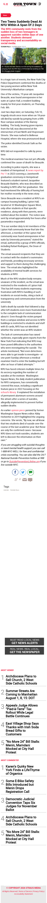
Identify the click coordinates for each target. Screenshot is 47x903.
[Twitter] (23, 472)
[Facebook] (15, 472)
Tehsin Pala (5, 47)
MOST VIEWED (7, 670)
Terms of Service (25, 891)
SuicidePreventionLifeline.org (24, 461)
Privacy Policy (38, 891)
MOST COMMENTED (10, 760)
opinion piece (18, 410)
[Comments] (30, 472)
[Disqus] (23, 527)
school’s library (8, 392)
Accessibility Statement (23, 894)
